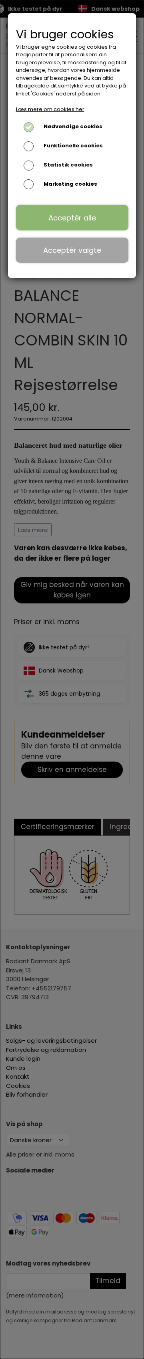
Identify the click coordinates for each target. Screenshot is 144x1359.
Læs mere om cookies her (50, 109)
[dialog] (72, 679)
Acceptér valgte (72, 250)
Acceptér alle (72, 218)
